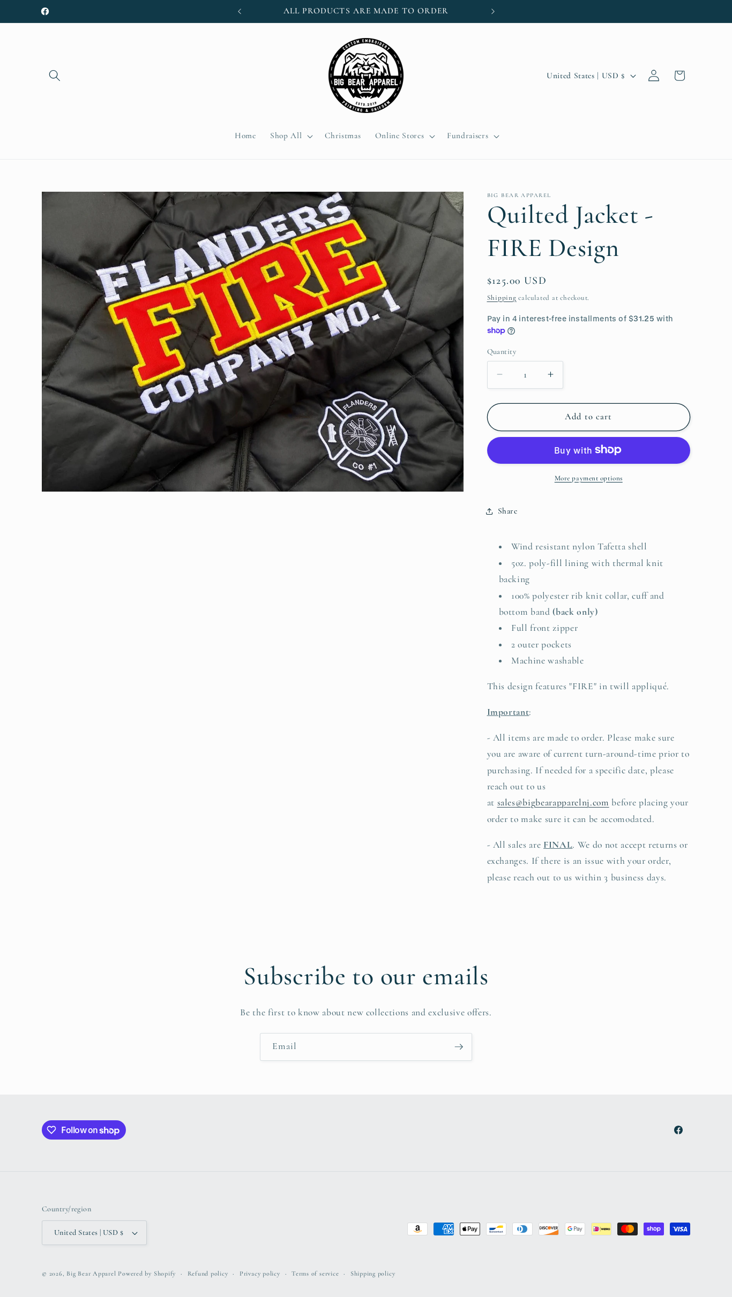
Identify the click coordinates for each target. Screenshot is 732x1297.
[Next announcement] (493, 11)
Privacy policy (260, 1273)
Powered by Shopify (147, 1273)
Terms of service (315, 1273)
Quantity (502, 351)
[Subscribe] (459, 1047)
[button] (55, 75)
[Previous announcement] (239, 11)
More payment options (589, 477)
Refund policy (208, 1273)
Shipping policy (372, 1273)
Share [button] (508, 511)
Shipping (502, 297)
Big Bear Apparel (91, 1273)
